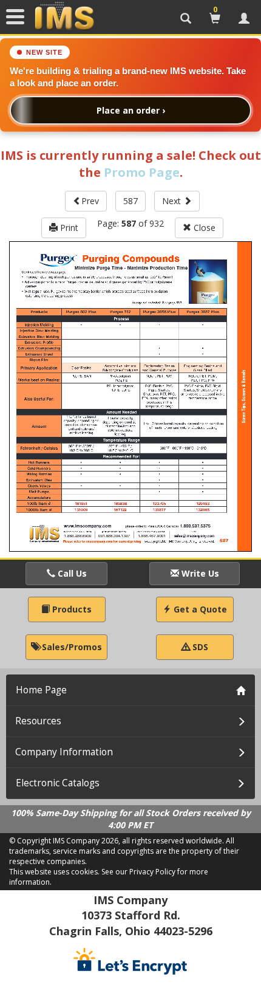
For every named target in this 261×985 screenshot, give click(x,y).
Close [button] (203, 227)
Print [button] (68, 227)
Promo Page (142, 172)
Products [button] (71, 609)
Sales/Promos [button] (70, 647)
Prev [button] (90, 201)
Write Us (199, 573)
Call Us (71, 573)
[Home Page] (64, 16)
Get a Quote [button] (199, 609)
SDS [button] (199, 647)
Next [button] (172, 201)
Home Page (41, 690)
